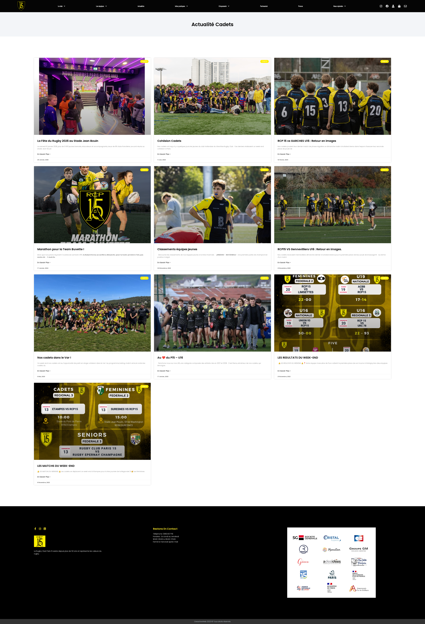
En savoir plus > (43, 154)
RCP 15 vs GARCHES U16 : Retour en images (307, 141)
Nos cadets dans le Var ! (54, 358)
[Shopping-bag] (399, 6)
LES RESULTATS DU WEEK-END (298, 358)
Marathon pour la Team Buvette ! (60, 249)
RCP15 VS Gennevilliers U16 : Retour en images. (310, 249)
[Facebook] (387, 6)
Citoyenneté (223, 6)
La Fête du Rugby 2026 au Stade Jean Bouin (67, 141)
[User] (393, 6)
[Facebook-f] (35, 528)
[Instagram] (381, 6)
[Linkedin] (44, 528)
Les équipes (100, 6)
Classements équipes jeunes (177, 249)
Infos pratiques (180, 6)
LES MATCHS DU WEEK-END (55, 466)
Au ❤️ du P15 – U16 (170, 358)
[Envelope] (405, 6)
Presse (300, 6)
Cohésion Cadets (169, 141)
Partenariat (264, 6)
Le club (60, 6)
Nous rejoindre (338, 6)
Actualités (141, 6)
